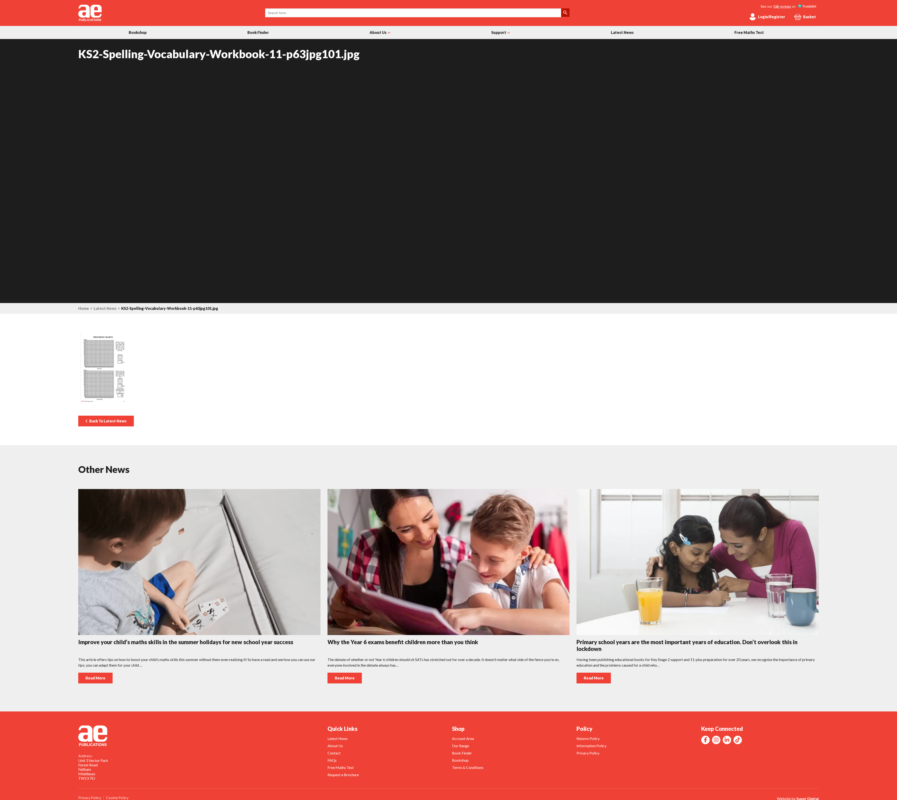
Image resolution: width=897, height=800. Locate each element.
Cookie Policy (117, 797)
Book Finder (258, 32)
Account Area (463, 738)
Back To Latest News (107, 421)
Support (498, 32)
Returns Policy (588, 738)
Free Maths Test (749, 32)
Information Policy (591, 745)
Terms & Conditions (468, 767)
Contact (334, 753)
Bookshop (138, 32)
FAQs (332, 760)
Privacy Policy (588, 753)
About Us (378, 32)
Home (83, 308)
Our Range (460, 745)
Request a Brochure (343, 774)
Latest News (622, 32)
